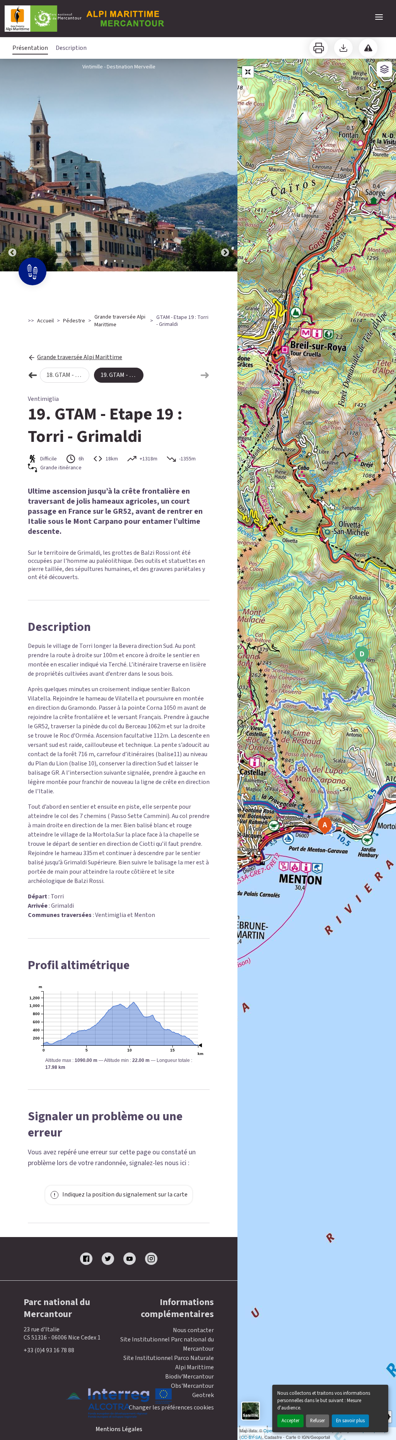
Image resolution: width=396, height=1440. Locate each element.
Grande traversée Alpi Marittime (119, 321)
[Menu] (379, 17)
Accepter (290, 1420)
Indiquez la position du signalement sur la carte (125, 1194)
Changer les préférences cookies (171, 1408)
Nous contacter (193, 1330)
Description (71, 48)
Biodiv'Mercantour (189, 1376)
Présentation (30, 48)
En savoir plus (350, 1420)
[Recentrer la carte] (248, 72)
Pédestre (74, 321)
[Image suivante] (225, 165)
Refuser (317, 1420)
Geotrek (203, 1395)
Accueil (45, 321)
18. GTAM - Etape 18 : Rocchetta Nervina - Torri (67, 375)
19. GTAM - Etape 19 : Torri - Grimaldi (122, 375)
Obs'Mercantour (192, 1386)
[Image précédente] (12, 165)
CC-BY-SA (251, 1437)
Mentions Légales (119, 1429)
